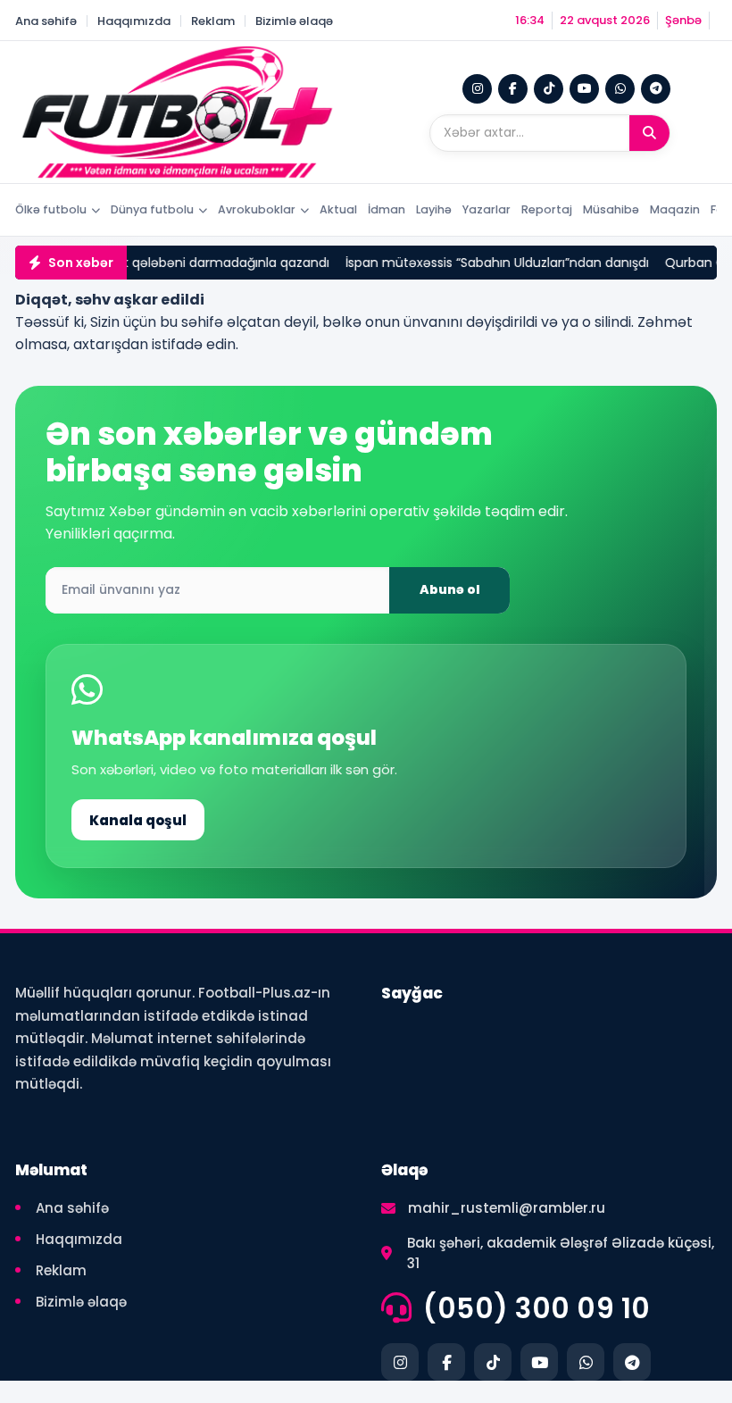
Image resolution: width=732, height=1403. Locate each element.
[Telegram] (655, 89)
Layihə (434, 209)
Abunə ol (450, 589)
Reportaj (546, 209)
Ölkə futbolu (51, 209)
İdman (386, 209)
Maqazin (675, 209)
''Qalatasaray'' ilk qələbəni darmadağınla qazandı (168, 262)
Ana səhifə (46, 21)
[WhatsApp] (620, 89)
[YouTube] (584, 89)
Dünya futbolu (152, 209)
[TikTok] (548, 89)
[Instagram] (477, 89)
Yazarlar (486, 209)
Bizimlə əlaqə (294, 21)
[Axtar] (649, 133)
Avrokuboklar (256, 209)
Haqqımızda (134, 21)
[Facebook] (513, 89)
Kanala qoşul (138, 820)
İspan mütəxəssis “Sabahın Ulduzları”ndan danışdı (488, 262)
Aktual (338, 209)
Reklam (213, 21)
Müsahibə (611, 209)
